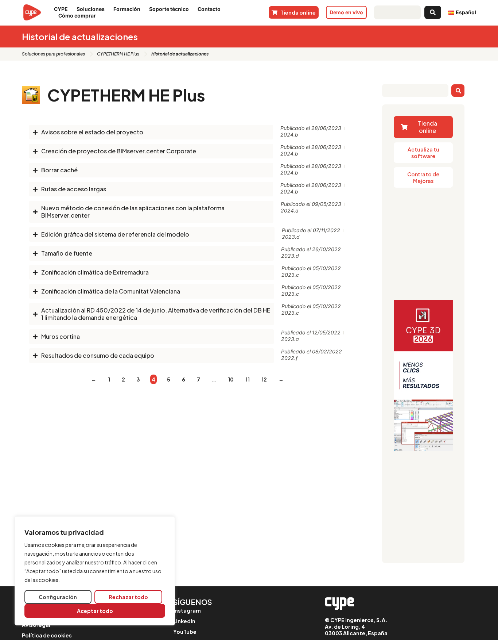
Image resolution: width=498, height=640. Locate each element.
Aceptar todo (95, 611)
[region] (95, 570)
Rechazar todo (128, 597)
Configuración (58, 597)
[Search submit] (432, 12)
